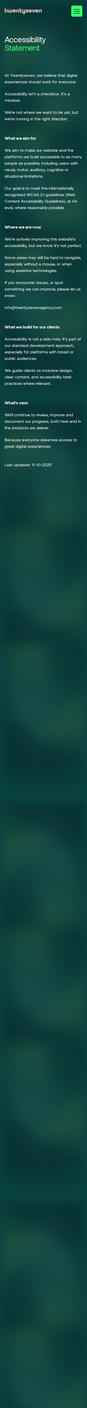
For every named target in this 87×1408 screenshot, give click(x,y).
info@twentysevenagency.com (33, 307)
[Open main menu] (76, 11)
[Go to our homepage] (23, 11)
